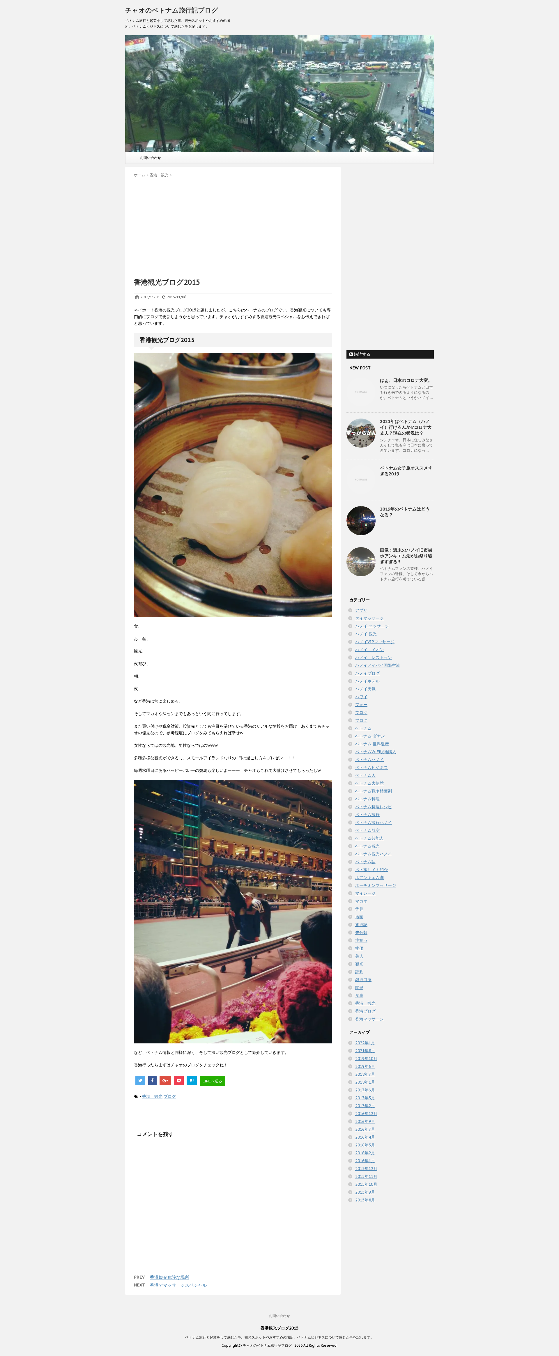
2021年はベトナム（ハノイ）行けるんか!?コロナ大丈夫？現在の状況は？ (405, 427)
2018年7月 (365, 1074)
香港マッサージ (369, 1019)
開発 (359, 987)
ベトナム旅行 (367, 814)
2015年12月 (366, 1168)
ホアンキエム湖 (369, 877)
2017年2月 (365, 1105)
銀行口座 (363, 979)
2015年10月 (366, 1184)
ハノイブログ (367, 673)
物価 (359, 948)
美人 (359, 956)
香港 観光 (152, 1096)
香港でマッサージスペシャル (178, 1285)
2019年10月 (366, 1058)
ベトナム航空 (367, 830)
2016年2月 (365, 1152)
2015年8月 (365, 1200)
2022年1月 (365, 1042)
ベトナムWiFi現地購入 (375, 751)
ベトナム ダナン (370, 736)
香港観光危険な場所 (169, 1277)
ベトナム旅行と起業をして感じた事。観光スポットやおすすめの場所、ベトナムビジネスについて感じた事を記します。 (279, 1337)
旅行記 (361, 924)
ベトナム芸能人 (369, 838)
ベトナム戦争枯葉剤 (373, 791)
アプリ (361, 610)
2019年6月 (365, 1066)
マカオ (361, 901)
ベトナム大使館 (369, 783)
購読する (361, 354)
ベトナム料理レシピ (373, 806)
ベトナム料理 (367, 799)
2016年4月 (365, 1137)
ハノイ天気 (365, 689)
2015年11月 (366, 1176)
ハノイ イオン (369, 649)
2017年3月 (365, 1097)
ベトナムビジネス (371, 767)
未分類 (361, 932)
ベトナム (363, 728)
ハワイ (361, 696)
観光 (359, 964)
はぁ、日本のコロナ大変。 (406, 380)
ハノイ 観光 (366, 634)
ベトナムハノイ (369, 759)
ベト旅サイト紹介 (371, 869)
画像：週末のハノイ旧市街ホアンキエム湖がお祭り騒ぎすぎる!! (406, 555)
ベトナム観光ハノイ (373, 854)
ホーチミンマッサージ (375, 885)
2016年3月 (365, 1145)
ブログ (170, 1096)
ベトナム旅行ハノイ (373, 822)
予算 (359, 909)
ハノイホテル (367, 681)
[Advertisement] (233, 226)
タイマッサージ (369, 618)
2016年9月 (365, 1121)
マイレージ (365, 893)
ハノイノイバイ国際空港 (377, 665)
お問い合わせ (150, 157)
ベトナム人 (365, 775)
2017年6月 (365, 1090)
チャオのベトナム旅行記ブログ (171, 10)
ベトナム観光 (367, 846)
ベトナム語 (365, 861)
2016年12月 (366, 1113)
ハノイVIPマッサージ (375, 641)
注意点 (361, 940)
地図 (359, 916)
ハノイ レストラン (373, 657)
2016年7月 (365, 1129)
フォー (361, 704)
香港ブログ (365, 1011)
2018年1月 (365, 1082)
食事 (359, 995)
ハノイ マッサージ (372, 626)
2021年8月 (365, 1050)
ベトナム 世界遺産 (372, 744)
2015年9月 (365, 1192)
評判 (359, 971)
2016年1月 (365, 1160)
